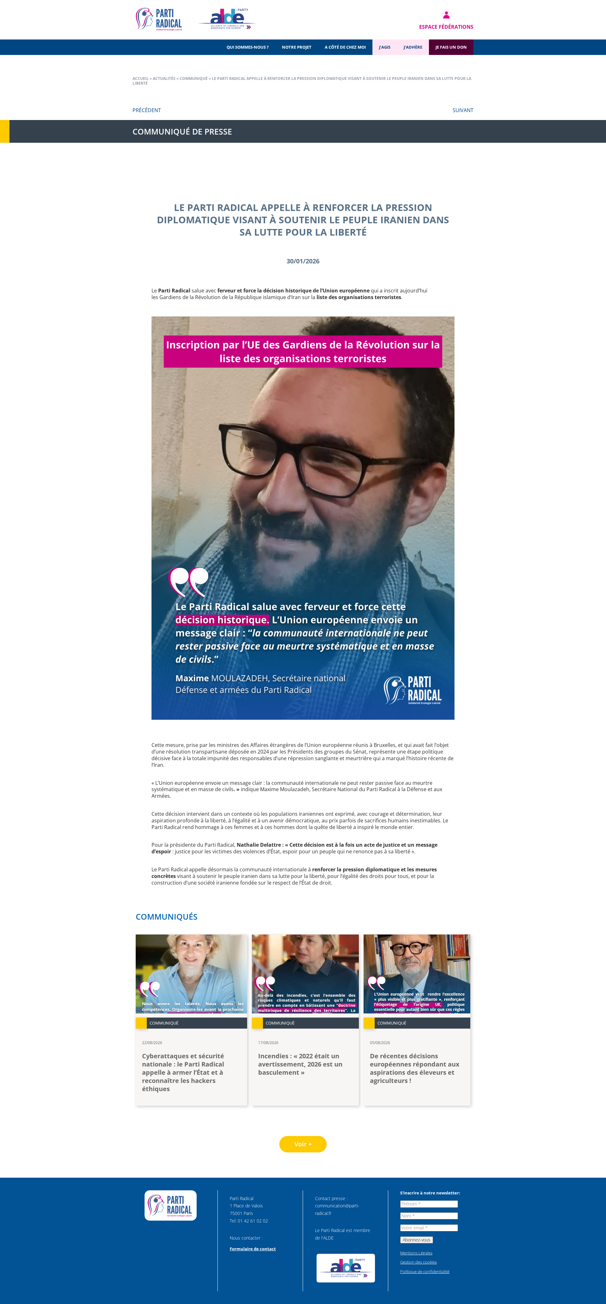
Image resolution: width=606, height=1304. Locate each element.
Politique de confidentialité (424, 1271)
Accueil (141, 78)
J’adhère (413, 47)
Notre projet (297, 47)
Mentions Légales (416, 1253)
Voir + (303, 1144)
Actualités (164, 78)
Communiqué (194, 78)
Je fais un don (451, 47)
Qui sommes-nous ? (248, 47)
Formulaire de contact (253, 1249)
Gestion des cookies (418, 1262)
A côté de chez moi (345, 47)
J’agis (384, 47)
